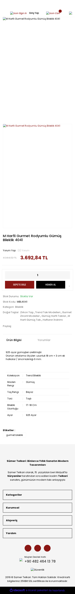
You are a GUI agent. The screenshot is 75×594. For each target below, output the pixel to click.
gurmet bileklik (14, 435)
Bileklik (19, 307)
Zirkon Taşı (27, 312)
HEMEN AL (50, 284)
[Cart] (54, 13)
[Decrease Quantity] (8, 275)
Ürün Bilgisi (13, 340)
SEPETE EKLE (19, 284)
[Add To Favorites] (69, 284)
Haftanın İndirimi (53, 320)
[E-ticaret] (37, 590)
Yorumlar (44, 340)
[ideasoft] (17, 590)
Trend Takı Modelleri (48, 312)
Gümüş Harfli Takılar (54, 316)
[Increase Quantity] (67, 275)
